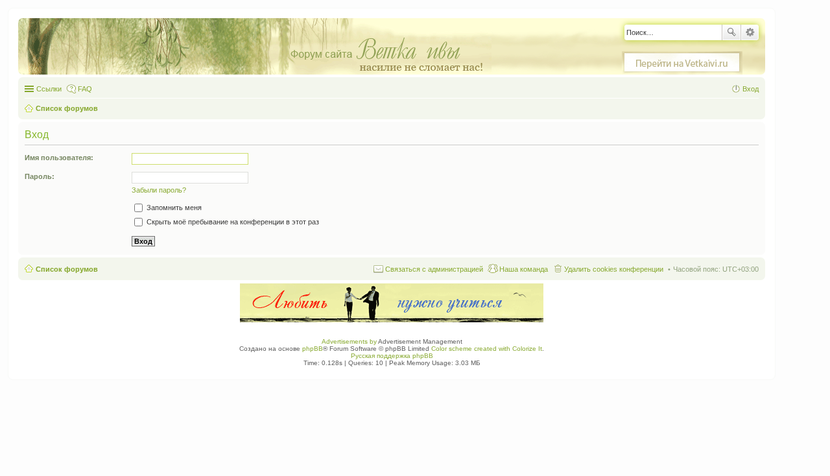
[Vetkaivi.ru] (682, 63)
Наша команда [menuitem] (523, 269)
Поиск (731, 32)
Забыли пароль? (159, 190)
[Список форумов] (261, 47)
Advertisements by (349, 341)
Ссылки (49, 89)
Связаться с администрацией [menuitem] (434, 269)
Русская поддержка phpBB (392, 355)
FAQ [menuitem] (85, 89)
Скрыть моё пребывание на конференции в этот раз (232, 222)
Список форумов (67, 269)
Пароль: (39, 176)
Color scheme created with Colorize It (486, 348)
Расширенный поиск (750, 32)
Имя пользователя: (59, 157)
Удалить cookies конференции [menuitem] (613, 269)
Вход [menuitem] (750, 89)
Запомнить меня (173, 207)
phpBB (312, 348)
